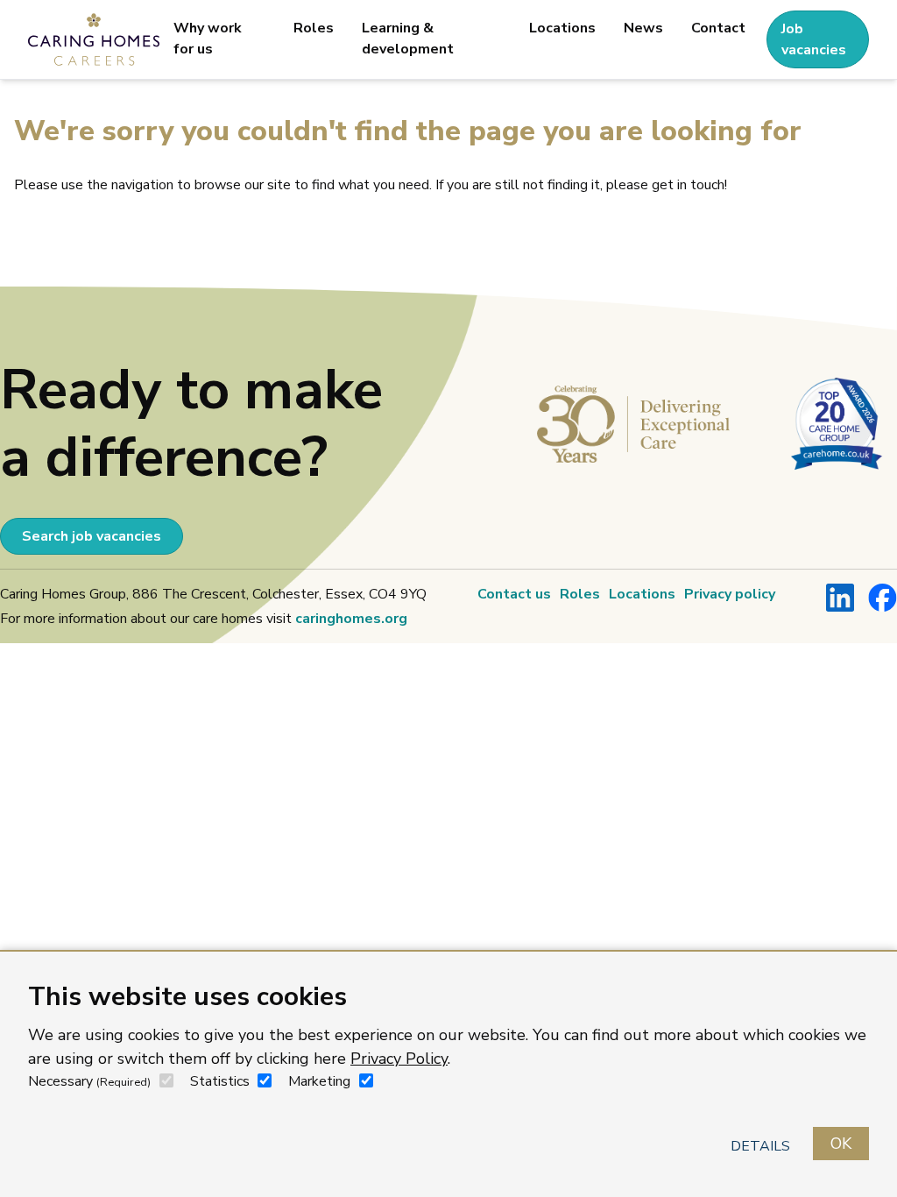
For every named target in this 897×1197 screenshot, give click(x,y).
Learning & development (408, 38)
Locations (562, 28)
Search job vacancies (91, 536)
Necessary (89, 1081)
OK (840, 1143)
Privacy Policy (399, 1058)
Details (760, 1146)
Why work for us (207, 38)
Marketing (319, 1081)
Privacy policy (729, 594)
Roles (313, 28)
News (643, 28)
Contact (718, 28)
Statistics (220, 1081)
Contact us (514, 594)
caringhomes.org (351, 618)
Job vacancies (813, 39)
